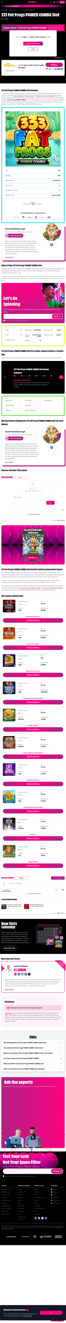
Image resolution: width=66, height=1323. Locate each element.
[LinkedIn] (35, 1218)
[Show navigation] (2, 2)
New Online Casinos (6, 1194)
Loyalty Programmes (6, 1205)
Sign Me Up (57, 316)
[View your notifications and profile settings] (63, 510)
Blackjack (20, 1197)
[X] (42, 1218)
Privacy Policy (27, 1316)
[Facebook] (46, 1218)
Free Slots (20, 1192)
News (35, 1203)
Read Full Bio (9, 257)
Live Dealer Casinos (5, 1200)
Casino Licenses (5, 1214)
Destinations (37, 1205)
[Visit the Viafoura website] (61, 520)
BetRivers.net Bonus (10, 70)
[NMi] (49, 217)
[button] (26, 491)
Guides (36, 1200)
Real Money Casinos (6, 1192)
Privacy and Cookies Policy (7, 1228)
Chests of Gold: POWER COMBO (53, 588)
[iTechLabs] (23, 217)
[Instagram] (39, 1218)
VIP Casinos (4, 1197)
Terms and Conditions (58, 1227)
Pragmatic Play (21, 1211)
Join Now (56, 1171)
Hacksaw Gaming (22, 1217)
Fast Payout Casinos (6, 1208)
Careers (36, 1194)
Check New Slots (9, 948)
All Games (20, 1194)
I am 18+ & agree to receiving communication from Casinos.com (18, 320)
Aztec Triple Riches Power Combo (23, 96)
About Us (36, 1189)
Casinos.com (4, 10)
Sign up (35, 488)
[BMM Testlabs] (42, 217)
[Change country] (54, 2)
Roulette (20, 1200)
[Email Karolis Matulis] (15, 974)
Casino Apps (4, 1203)
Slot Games (20, 1189)
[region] (33, 499)
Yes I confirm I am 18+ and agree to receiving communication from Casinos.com (20, 1176)
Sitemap (36, 1211)
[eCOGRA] (17, 217)
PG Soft (19, 1214)
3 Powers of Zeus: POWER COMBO (30, 588)
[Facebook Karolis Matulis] (25, 974)
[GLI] (36, 217)
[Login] (57, 2)
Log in (30, 488)
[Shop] (51, 2)
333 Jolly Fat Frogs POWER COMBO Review (33, 531)
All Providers (21, 1208)
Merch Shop (37, 1214)
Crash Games (21, 1205)
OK (51, 1313)
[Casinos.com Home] (33, 2)
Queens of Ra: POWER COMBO (45, 96)
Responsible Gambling (39, 1197)
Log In (33, 49)
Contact (36, 1192)
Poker (19, 1203)
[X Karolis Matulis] (29, 974)
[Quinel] (30, 217)
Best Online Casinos (5, 1189)
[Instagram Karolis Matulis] (22, 974)
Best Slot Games (13, 10)
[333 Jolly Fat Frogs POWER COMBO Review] (33, 544)
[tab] (6, 889)
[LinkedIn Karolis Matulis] (18, 974)
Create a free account (33, 43)
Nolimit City (20, 1219)
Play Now (54, 65)
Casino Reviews (5, 1211)
